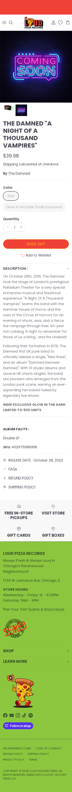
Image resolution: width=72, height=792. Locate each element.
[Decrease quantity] (6, 227)
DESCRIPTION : (15, 268)
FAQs (12, 469)
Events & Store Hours (46, 609)
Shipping (10, 164)
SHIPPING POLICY (22, 487)
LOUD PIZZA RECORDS (43, 771)
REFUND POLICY (20, 478)
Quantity (11, 218)
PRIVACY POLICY (13, 760)
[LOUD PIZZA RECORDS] (33, 22)
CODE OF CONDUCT (49, 748)
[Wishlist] (60, 22)
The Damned (19, 173)
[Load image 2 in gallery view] (36, 67)
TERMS (33, 760)
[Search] (12, 22)
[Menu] (4, 22)
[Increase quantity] (22, 227)
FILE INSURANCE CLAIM (17, 748)
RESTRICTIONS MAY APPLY (36, 9)
